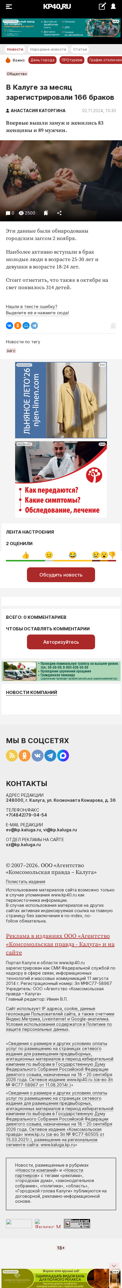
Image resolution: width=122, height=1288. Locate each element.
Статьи (80, 49)
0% (49, 555)
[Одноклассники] (17, 325)
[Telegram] (34, 325)
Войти (113, 7)
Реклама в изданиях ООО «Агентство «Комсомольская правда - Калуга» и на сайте (60, 945)
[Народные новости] (102, 6)
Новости (15, 49)
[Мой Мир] (26, 325)
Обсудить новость (61, 575)
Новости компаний (31, 692)
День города (42, 60)
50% (26, 555)
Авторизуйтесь (61, 642)
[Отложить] (46, 212)
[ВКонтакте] (9, 325)
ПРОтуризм (72, 60)
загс (11, 350)
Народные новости (48, 49)
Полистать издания (25, 881)
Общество (17, 73)
